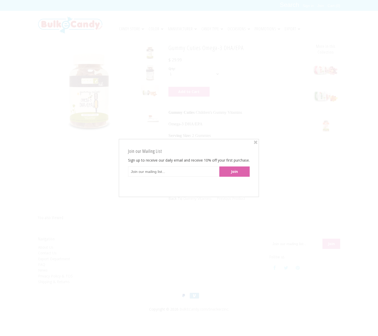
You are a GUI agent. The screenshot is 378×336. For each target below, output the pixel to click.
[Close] (255, 142)
